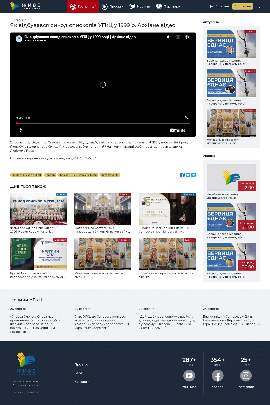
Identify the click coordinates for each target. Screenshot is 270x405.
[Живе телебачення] (25, 6)
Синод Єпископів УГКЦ (27, 174)
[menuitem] (83, 6)
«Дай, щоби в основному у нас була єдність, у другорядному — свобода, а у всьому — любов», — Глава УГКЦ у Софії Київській (167, 322)
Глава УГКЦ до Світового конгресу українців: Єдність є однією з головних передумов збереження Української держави (101, 322)
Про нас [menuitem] (81, 364)
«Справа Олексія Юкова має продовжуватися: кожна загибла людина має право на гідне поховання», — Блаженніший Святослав (35, 324)
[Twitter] (188, 175)
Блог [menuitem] (78, 373)
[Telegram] (193, 175)
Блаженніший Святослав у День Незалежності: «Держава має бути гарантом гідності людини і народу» (231, 320)
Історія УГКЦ (110, 174)
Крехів (50, 174)
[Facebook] (182, 175)
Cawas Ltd (33, 392)
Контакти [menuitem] (81, 382)
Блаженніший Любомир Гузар (78, 174)
